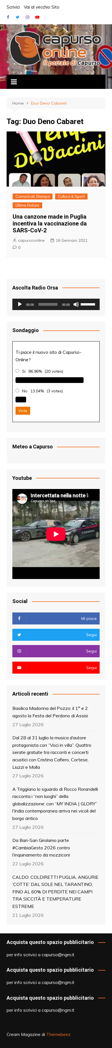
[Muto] (76, 304)
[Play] (20, 304)
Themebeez (58, 1034)
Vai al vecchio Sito (41, 7)
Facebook (8, 17)
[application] (56, 304)
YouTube (37, 17)
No (25, 391)
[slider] (89, 304)
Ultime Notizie (27, 205)
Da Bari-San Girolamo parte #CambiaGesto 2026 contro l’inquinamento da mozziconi (41, 847)
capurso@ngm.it (58, 954)
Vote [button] (22, 410)
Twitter (17, 17)
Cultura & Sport (71, 196)
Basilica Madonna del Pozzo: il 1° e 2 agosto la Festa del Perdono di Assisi (50, 711)
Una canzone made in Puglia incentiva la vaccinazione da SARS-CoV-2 (50, 223)
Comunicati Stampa (33, 196)
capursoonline (31, 240)
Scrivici (13, 7)
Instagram (27, 17)
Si (24, 371)
